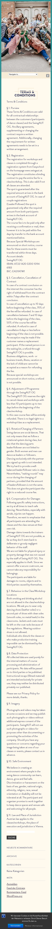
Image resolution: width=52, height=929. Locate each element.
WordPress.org (14, 896)
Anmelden (12, 884)
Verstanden (16, 926)
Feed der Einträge (16, 888)
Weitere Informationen (34, 925)
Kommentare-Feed (16, 892)
